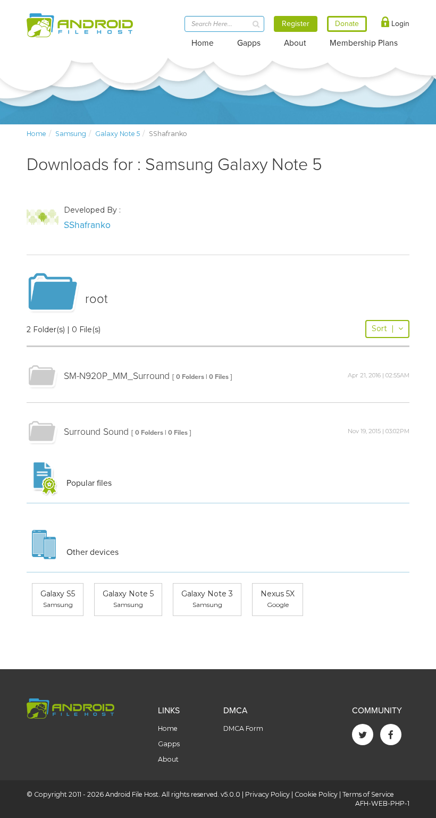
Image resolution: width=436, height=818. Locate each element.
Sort (383, 328)
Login (399, 23)
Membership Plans (364, 43)
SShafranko (87, 225)
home (36, 134)
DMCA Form (243, 728)
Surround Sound (96, 431)
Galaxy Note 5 (117, 134)
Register (295, 23)
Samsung (70, 134)
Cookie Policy (316, 794)
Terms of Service (368, 794)
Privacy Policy (267, 794)
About (295, 43)
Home (202, 43)
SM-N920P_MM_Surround (117, 376)
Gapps (249, 43)
